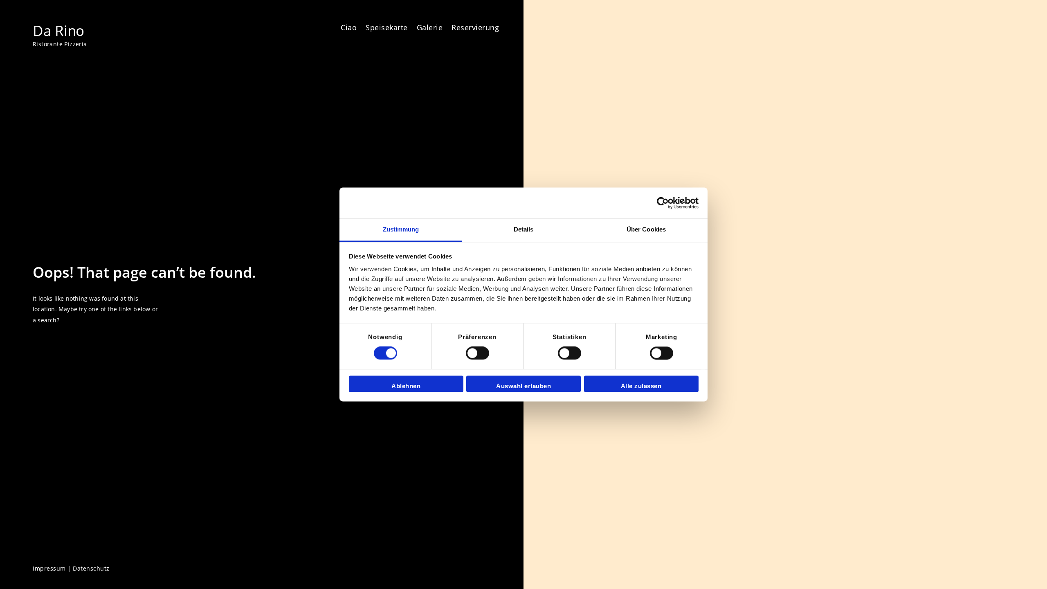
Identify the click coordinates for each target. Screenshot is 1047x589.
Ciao (349, 27)
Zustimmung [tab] (401, 229)
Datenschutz (91, 568)
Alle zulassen (641, 385)
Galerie (430, 27)
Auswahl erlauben (523, 385)
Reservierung (475, 27)
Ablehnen (405, 385)
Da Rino (58, 30)
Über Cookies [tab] (646, 229)
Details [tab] (524, 229)
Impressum (49, 568)
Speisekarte (387, 27)
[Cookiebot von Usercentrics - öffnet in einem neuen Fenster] (663, 203)
